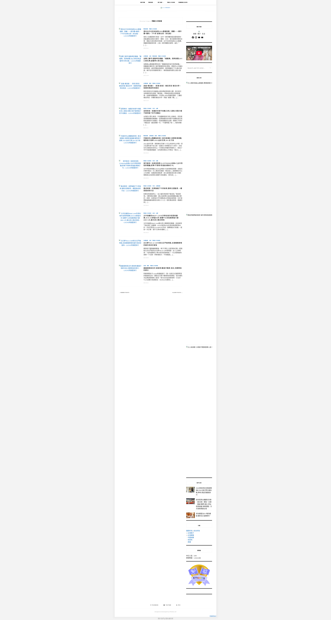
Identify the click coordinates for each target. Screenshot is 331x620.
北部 (150, 56)
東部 (156, 135)
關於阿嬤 (143, 2)
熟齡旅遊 (150, 2)
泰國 (189, 542)
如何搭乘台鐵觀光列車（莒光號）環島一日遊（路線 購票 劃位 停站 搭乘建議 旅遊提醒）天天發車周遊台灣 (204, 504)
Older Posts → (177, 292)
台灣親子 (191, 533)
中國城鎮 (191, 537)
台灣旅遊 (146, 56)
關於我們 (161, 618)
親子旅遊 (160, 2)
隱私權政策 (169, 618)
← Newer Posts (124, 292)
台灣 (157, 108)
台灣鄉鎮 (191, 535)
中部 (153, 108)
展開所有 (189, 531)
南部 (150, 83)
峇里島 (190, 540)
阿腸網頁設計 (213, 616)
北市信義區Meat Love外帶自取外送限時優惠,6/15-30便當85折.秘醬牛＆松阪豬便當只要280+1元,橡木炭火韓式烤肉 (161, 218)
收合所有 (197, 531)
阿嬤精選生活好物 (183, 2)
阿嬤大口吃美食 (171, 2)
